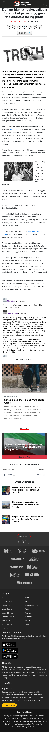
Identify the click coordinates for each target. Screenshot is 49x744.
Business (27, 597)
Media (26, 609)
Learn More (8, 683)
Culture (27, 601)
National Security (8, 617)
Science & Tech (7, 625)
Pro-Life (27, 621)
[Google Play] (10, 651)
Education (6, 605)
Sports (27, 625)
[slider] (24, 475)
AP (3, 597)
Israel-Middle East (31, 605)
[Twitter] (24, 542)
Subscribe (24, 536)
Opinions (5, 628)
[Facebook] (18, 542)
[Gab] (30, 542)
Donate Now (9, 705)
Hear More (43, 470)
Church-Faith (7, 601)
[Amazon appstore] (10, 657)
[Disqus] (24, 327)
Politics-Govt (6, 621)
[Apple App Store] (9, 645)
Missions (27, 613)
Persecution (29, 617)
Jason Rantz (14, 130)
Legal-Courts (7, 609)
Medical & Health (8, 613)
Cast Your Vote (24, 457)
